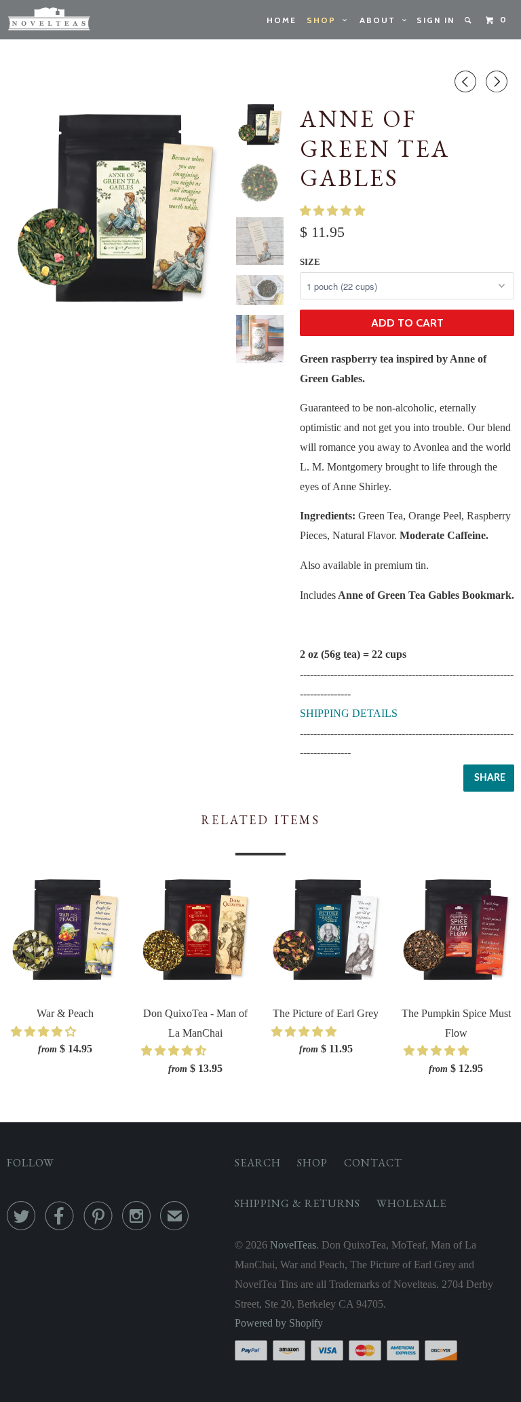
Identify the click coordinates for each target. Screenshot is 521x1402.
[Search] (469, 20)
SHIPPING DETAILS (349, 713)
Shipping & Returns (297, 1203)
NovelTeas (293, 1245)
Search (258, 1163)
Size (310, 262)
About (381, 20)
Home (281, 20)
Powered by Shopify (279, 1323)
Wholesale (411, 1203)
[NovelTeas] (49, 19)
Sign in (436, 20)
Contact (373, 1163)
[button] (334, 211)
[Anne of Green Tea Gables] (116, 210)
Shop (325, 20)
